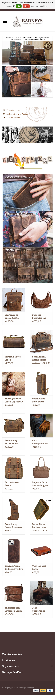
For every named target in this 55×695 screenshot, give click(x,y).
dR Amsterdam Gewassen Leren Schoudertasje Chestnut (13, 610)
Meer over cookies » (40, 6)
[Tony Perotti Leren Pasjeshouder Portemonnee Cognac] (41, 551)
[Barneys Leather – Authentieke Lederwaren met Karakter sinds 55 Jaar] (32, 21)
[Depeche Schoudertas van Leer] (41, 300)
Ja (19, 6)
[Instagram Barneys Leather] (33, 641)
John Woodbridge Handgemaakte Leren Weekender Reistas (40, 610)
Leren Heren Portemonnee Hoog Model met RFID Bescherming (40, 526)
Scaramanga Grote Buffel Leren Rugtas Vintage (12, 317)
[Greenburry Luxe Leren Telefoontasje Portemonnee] (41, 384)
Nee (26, 6)
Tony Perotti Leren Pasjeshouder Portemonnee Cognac (39, 568)
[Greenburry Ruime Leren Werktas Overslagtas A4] (13, 425)
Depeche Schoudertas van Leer (39, 317)
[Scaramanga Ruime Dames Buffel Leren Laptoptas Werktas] (41, 342)
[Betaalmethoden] (35, 691)
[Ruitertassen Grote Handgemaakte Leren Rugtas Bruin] (13, 467)
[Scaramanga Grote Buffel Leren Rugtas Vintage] (13, 300)
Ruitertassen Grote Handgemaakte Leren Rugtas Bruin (13, 484)
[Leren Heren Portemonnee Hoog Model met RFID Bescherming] (41, 509)
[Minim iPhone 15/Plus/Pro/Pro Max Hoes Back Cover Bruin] (13, 551)
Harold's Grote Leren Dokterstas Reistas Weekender (13, 359)
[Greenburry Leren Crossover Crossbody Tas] (13, 509)
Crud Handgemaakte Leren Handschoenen (40, 442)
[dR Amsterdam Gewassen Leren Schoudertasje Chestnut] (13, 593)
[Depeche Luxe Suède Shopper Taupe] (41, 467)
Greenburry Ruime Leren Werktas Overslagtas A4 (13, 442)
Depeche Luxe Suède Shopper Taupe (40, 484)
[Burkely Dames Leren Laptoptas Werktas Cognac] (13, 384)
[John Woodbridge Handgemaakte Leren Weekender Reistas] (41, 593)
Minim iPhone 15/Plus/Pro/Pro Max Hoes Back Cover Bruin (14, 568)
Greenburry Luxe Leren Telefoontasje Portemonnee (40, 400)
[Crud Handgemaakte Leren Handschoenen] (41, 425)
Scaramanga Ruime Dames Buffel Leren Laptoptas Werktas (39, 359)
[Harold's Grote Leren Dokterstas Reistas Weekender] (13, 342)
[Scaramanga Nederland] (27, 66)
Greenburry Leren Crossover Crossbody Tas (13, 526)
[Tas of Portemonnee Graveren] (27, 161)
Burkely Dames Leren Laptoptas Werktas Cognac (14, 400)
